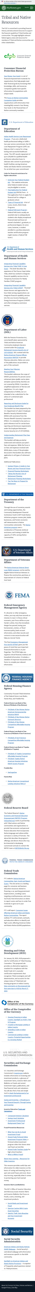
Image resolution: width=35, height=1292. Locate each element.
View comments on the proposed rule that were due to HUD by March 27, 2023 (17, 988)
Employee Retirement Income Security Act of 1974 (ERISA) (16, 350)
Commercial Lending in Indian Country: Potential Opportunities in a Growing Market (19, 1037)
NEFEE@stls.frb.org (22, 848)
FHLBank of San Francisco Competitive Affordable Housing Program (19, 740)
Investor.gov (18, 1073)
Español (27, 7)
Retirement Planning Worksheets (19, 479)
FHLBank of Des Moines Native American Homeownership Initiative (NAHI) (18, 712)
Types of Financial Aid (15, 202)
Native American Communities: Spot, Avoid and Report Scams (17, 881)
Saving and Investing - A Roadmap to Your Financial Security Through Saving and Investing (17, 1102)
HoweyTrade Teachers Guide (18, 1149)
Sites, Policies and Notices (24, 1285)
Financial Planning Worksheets (18, 471)
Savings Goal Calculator (16, 1118)
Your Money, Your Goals (12, 76)
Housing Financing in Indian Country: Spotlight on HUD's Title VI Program (19, 1019)
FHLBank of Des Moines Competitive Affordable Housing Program (19, 724)
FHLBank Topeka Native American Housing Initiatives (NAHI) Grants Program (18, 761)
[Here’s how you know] (17, 2)
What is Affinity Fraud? (15, 1154)
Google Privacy (6, 1287)
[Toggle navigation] (31, 8)
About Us (4, 1285)
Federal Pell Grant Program (17, 210)
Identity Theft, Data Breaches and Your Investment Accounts (18, 1215)
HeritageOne (12, 772)
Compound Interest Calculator (18, 1116)
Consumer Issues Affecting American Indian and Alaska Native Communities (17, 912)
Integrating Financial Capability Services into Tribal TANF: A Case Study (15, 266)
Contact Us (11, 1285)
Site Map (14, 1287)
